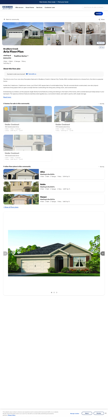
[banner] (54, 2)
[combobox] (93, 7)
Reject (87, 413)
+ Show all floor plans (10, 207)
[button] (98, 13)
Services (39, 7)
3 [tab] (57, 293)
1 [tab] (52, 293)
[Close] (105, 413)
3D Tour (102, 47)
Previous (5, 253)
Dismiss (99, 413)
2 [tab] (54, 293)
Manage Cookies (74, 413)
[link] (23, 33)
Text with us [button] (32, 74)
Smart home (30, 7)
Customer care (50, 7)
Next (103, 253)
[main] (54, 217)
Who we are (19, 7)
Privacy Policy (11, 415)
